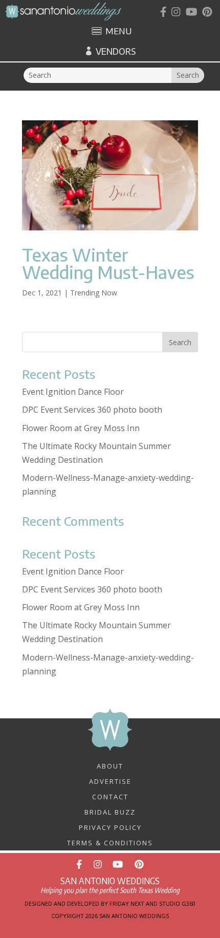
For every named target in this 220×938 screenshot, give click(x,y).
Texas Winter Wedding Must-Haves (108, 263)
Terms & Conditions (110, 842)
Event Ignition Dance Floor (73, 391)
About (110, 765)
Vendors (116, 51)
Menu (118, 31)
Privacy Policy (110, 827)
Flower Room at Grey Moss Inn (81, 428)
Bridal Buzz (110, 811)
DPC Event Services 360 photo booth (92, 409)
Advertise (110, 781)
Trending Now (93, 292)
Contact (110, 796)
